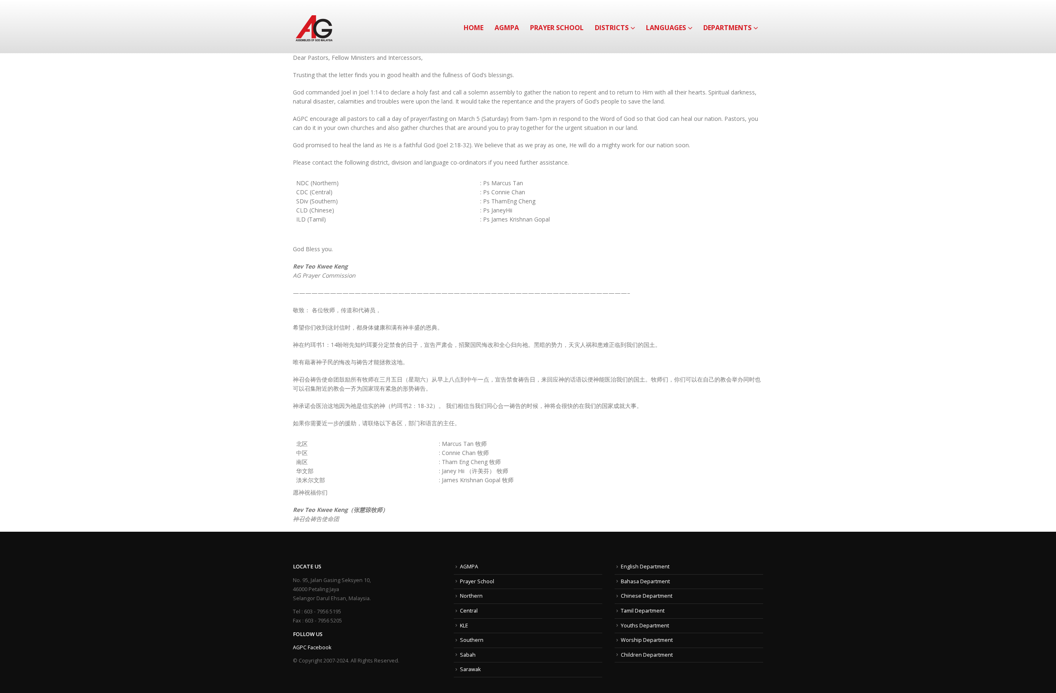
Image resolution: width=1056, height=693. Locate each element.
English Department (645, 566)
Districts (612, 27)
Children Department (647, 654)
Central (469, 610)
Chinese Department (646, 595)
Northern (471, 595)
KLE (464, 625)
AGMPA (507, 27)
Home (473, 27)
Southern (471, 640)
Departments (727, 27)
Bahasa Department (645, 581)
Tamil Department (643, 610)
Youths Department (645, 625)
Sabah (468, 654)
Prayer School (557, 27)
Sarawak (470, 669)
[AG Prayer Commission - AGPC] (314, 27)
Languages (666, 27)
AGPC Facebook (312, 647)
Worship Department (647, 640)
